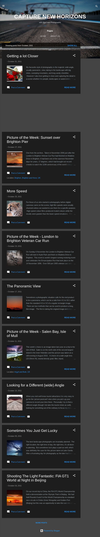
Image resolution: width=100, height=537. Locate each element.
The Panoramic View (24, 286)
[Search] (96, 6)
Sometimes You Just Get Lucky (32, 431)
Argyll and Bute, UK (22, 372)
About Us (55, 36)
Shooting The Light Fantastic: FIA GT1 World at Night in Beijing (38, 478)
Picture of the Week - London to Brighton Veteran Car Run (32, 239)
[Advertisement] (90, 79)
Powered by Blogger (51, 531)
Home (43, 36)
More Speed (17, 191)
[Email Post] (28, 88)
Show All (72, 45)
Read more (70, 87)
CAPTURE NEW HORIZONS (50, 16)
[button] (74, 56)
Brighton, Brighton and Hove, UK (27, 178)
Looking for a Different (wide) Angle (35, 385)
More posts (41, 523)
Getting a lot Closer (22, 56)
